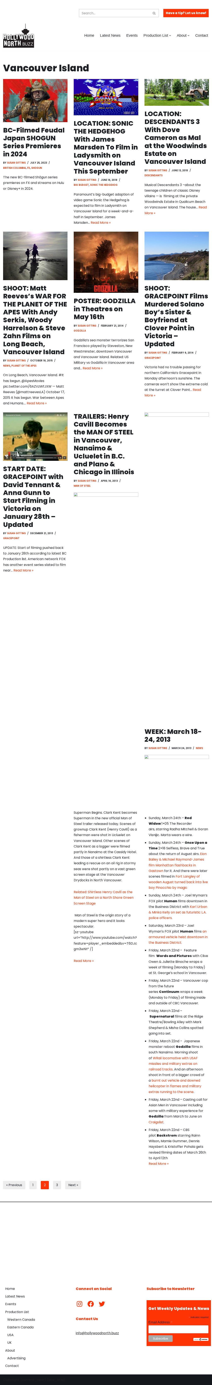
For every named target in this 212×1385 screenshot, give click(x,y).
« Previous (14, 1185)
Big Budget (81, 185)
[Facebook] (90, 1304)
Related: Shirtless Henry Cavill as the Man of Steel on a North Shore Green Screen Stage (104, 898)
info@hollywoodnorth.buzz (97, 1333)
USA (10, 1335)
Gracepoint (153, 358)
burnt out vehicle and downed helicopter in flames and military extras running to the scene (175, 1086)
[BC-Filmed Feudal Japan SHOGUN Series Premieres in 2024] (35, 100)
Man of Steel (82, 486)
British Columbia (14, 168)
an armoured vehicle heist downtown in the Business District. (178, 937)
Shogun (36, 168)
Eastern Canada (20, 1327)
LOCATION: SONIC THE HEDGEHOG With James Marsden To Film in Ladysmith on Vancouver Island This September (106, 147)
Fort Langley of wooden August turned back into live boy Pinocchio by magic (178, 882)
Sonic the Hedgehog (104, 185)
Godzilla (80, 330)
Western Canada (21, 1319)
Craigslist (156, 1122)
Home (89, 35)
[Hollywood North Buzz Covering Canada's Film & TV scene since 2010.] (18, 35)
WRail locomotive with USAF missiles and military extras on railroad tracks (173, 1064)
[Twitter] (102, 1304)
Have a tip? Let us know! (186, 13)
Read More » (101, 222)
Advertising (16, 1358)
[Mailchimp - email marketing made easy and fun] (200, 1339)
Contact (201, 35)
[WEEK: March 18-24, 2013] (177, 568)
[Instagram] (79, 1304)
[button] (170, 35)
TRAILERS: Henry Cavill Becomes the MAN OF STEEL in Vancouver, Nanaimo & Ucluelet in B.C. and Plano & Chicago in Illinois (104, 444)
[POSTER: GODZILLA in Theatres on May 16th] (106, 262)
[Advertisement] (106, 1241)
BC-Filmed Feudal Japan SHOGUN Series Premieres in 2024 (34, 142)
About (10, 1350)
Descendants (154, 175)
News (6, 365)
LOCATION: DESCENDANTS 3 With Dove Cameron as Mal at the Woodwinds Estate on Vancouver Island (176, 137)
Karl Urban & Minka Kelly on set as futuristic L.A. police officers (178, 912)
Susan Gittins (16, 162)
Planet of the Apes (23, 365)
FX (28, 168)
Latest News (110, 35)
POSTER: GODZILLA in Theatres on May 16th (105, 308)
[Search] (154, 13)
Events (132, 35)
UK (9, 1342)
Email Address (160, 1322)
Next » (73, 1185)
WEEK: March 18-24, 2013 (173, 735)
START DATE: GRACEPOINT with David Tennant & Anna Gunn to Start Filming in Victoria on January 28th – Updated (33, 496)
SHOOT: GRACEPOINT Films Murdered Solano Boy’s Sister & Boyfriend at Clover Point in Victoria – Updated (176, 316)
